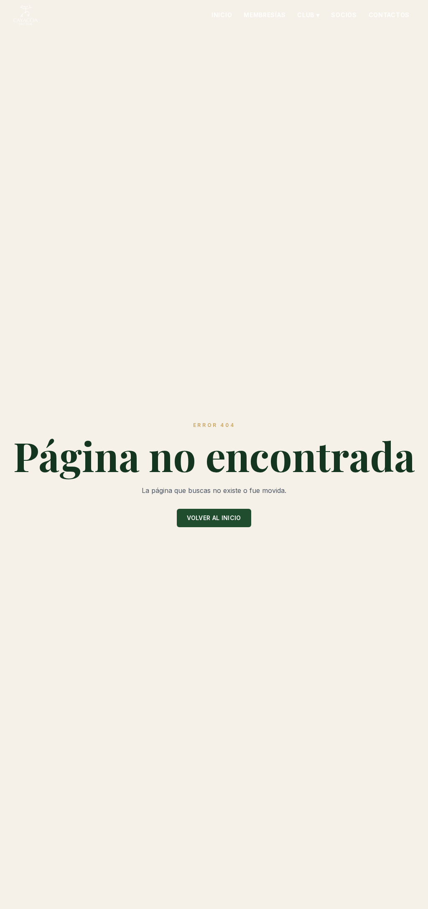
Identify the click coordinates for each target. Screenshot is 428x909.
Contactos (389, 14)
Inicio (221, 14)
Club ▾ (308, 14)
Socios (344, 14)
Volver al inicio (214, 517)
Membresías (264, 14)
